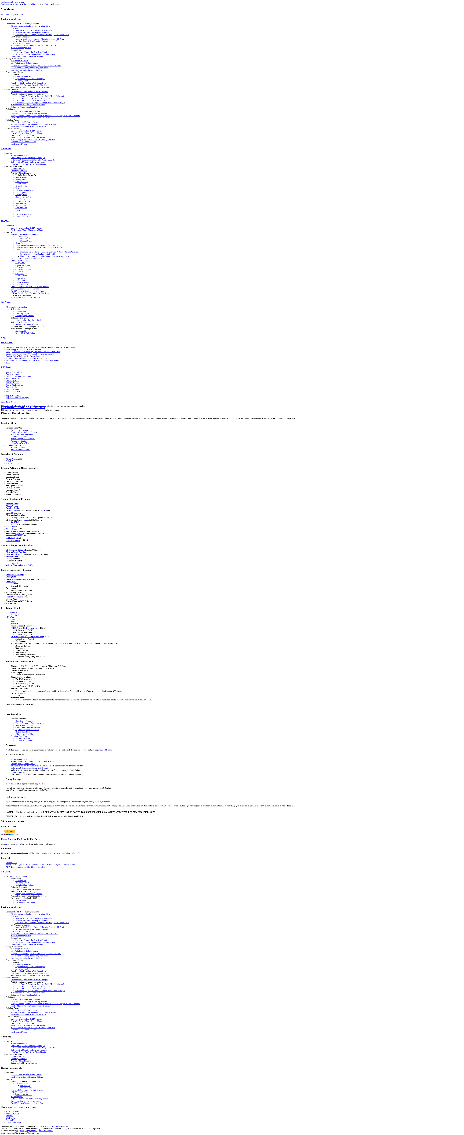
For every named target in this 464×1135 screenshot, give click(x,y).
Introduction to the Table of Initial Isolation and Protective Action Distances (49, 252)
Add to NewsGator (13, 378)
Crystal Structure (21, 186)
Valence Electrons (13, 541)
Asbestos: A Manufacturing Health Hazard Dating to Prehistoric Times (42, 35)
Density (18, 188)
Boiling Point (20, 179)
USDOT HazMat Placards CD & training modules (30, 287)
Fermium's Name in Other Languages (25, 432)
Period (8, 461)
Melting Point (20, 206)
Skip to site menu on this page (17, 398)
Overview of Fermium (19, 430)
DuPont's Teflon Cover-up (21, 43)
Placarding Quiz (21, 284)
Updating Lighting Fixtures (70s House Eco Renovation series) (30, 354)
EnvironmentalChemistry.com (12, 2)
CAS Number (11, 613)
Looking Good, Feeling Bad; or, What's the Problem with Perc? (39, 39)
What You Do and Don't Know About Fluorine (29, 164)
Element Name (21, 208)
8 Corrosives (20, 278)
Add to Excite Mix (13, 391)
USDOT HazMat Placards (21, 261)
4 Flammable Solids (23, 269)
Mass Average (20, 203)
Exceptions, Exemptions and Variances (25, 289)
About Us (9, 1116)
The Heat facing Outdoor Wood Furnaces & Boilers (30, 118)
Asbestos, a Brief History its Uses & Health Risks (34, 30)
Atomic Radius (21, 177)
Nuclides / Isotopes (18, 447)
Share (10, 839)
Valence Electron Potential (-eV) (19, 565)
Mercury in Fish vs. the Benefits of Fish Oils (32, 52)
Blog (3, 337)
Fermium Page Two (14, 445)
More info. (76, 853)
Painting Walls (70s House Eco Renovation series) (25, 356)
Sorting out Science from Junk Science (25, 107)
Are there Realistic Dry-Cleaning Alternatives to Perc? (36, 41)
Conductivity (11, 582)
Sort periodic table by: (19, 1063)
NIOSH (14, 637)
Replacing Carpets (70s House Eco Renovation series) (26, 358)
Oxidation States (12, 538)
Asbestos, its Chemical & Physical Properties (32, 32)
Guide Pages (20, 243)
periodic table (102, 750)
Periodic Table (11, 863)
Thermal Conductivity (23, 214)
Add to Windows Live (14, 385)
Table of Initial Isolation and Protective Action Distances (36, 245)
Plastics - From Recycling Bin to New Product (28, 137)
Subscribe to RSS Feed (14, 372)
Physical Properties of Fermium (23, 439)
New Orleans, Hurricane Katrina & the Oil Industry (30, 87)
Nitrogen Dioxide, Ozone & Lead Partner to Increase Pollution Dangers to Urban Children (45, 116)
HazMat (5, 221)
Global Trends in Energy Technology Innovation (29, 68)
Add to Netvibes (12, 387)
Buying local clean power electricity (29, 324)
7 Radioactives (21, 276)
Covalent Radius (21, 182)
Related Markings (22, 282)
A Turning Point (21, 81)
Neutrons (19, 534)
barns (43, 510)
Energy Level (22, 520)
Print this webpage (8, 402)
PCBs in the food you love (21, 48)
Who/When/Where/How (20, 443)
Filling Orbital (11, 529)
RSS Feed (6, 367)
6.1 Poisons (19, 274)
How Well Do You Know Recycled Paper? (27, 133)
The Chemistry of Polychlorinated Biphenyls (28, 158)
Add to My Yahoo (13, 374)
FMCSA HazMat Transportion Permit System (28, 291)
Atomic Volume (12, 506)
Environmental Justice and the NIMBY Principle (29, 92)
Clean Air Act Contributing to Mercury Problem (29, 113)
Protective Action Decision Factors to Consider (38, 254)
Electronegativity (13, 554)
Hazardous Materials (31, 4)
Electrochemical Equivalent (17, 550)
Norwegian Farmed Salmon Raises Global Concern (35, 54)
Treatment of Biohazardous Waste (23, 142)
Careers (48, 4)
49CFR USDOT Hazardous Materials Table (27, 258)
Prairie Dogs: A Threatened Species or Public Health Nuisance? (39, 96)
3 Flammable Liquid (23, 267)
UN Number (25, 239)
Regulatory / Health (18, 441)
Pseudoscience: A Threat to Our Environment (28, 105)
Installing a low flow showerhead (28, 320)
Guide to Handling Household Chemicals (26, 131)
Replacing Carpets (22, 313)
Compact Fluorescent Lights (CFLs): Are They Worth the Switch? (36, 66)
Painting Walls (20, 311)
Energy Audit (20, 331)
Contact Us (10, 1120)
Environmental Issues (11, 19)
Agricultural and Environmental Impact (30, 79)
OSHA (13, 628)
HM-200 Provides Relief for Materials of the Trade (30, 293)
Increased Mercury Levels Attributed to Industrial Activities (33, 124)
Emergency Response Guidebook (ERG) (26, 234)
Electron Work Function (16, 552)
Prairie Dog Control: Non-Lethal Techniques (32, 98)
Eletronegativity (21, 192)
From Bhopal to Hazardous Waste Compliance (28, 83)
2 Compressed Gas (22, 265)
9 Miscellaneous (21, 280)
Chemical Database (18, 169)
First (12, 563)
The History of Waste (19, 144)
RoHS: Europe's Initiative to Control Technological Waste (33, 140)
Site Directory (11, 1118)
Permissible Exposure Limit (27, 628)
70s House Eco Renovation (16, 307)
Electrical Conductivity (24, 190)
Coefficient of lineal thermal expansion (21, 579)
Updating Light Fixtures (24, 316)
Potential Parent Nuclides (20, 450)
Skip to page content (13, 396)
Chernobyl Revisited (23, 76)
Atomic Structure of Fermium (22, 434)
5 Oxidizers (19, 271)
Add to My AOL (12, 381)
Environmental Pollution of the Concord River (28, 126)
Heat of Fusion (12, 556)
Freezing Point (21, 195)
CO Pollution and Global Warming (24, 63)
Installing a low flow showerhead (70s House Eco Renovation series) (32, 360)
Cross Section (20, 184)
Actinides (14, 463)
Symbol (18, 212)
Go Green (6, 302)
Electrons (19, 531)
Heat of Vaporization (23, 197)
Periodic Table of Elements (21, 173)
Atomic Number (12, 459)
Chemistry (17, 4)
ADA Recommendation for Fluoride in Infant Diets (30, 26)
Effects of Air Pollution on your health (25, 111)
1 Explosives (20, 263)
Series (17, 210)
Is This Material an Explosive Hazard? (25, 298)
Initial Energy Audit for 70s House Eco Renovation (25, 349)
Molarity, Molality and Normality (23, 764)
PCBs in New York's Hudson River (24, 122)
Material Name (26, 241)
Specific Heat (11, 603)
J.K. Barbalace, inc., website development (52, 1126)
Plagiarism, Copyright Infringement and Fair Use (34, 1131)
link (17, 844)
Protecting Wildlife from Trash (22, 135)
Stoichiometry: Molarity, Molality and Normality (29, 162)
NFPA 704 (10, 617)
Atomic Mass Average (15, 575)
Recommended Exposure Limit (30, 637)
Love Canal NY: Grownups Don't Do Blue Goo (29, 85)
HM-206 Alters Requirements (22, 295)
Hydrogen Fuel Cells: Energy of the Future (27, 70)
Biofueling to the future (19, 61)
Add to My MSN (12, 383)
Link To (25, 839)
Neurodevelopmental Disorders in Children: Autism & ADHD (34, 45)
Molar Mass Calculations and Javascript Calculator (30, 768)
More (8, 363)
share (8, 844)
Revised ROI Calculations (25, 333)
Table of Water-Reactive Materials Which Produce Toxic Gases (39, 247)
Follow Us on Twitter (14, 1122)
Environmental (6, 4)
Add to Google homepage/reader (18, 376)
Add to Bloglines (12, 389)
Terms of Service (12, 1114)
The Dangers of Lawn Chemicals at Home (27, 56)
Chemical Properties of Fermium (23, 437)
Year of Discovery (22, 216)
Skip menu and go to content (12, 14)
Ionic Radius (20, 199)
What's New (7, 342)
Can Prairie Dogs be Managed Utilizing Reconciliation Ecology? (40, 103)
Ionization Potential (22, 201)
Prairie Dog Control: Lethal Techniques (30, 100)
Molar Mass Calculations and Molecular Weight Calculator (33, 160)
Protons (18, 536)
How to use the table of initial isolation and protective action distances (46, 256)
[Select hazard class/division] (23, 1094)
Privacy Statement (13, 1111)
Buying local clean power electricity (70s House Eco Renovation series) (33, 352)
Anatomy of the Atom (19, 155)
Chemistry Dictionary (19, 171)
